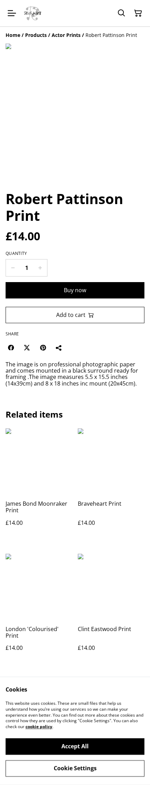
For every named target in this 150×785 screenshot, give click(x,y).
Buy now (75, 290)
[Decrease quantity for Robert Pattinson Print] (13, 268)
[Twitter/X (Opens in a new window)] (27, 347)
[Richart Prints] (33, 13)
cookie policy (38, 727)
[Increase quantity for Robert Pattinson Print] (40, 268)
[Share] (59, 347)
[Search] (121, 13)
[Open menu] (11, 13)
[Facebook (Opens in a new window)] (11, 347)
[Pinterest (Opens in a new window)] (43, 347)
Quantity (16, 253)
